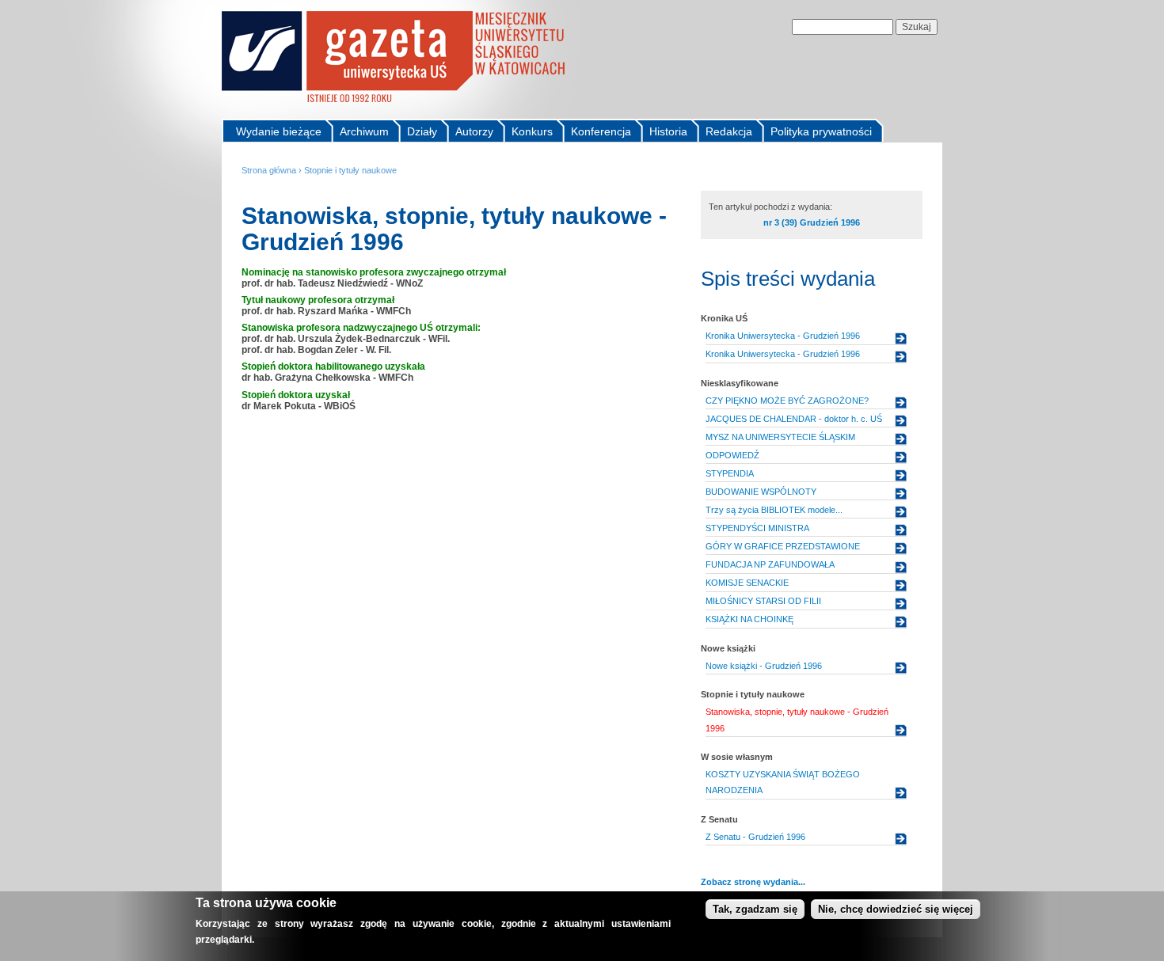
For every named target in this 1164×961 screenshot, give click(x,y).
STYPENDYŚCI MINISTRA (757, 528)
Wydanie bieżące (278, 131)
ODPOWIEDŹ (732, 455)
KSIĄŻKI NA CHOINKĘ (749, 619)
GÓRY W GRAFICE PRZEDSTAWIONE (783, 546)
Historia (668, 131)
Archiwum (364, 131)
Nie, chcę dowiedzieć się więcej (895, 909)
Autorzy (474, 131)
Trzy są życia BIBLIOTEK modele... (774, 510)
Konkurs (532, 131)
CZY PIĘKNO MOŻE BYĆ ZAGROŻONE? (787, 400)
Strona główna (269, 170)
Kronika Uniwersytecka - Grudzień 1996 (783, 335)
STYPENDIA (730, 473)
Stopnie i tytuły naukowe (350, 170)
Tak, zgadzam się (755, 909)
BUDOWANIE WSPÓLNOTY (761, 491)
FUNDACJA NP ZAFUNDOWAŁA (770, 564)
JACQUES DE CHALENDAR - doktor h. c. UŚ (794, 419)
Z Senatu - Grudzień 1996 (755, 836)
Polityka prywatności (821, 131)
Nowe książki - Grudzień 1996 (764, 665)
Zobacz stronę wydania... (753, 882)
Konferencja (601, 131)
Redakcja (729, 131)
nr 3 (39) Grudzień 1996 (811, 222)
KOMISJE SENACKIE (747, 582)
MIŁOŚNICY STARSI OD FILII (763, 601)
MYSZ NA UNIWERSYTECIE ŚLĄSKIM (780, 437)
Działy (422, 131)
